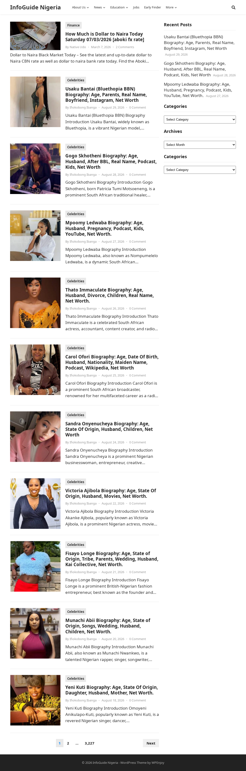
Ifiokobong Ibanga (83, 107)
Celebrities (75, 80)
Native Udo (78, 47)
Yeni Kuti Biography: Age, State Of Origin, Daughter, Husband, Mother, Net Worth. (111, 690)
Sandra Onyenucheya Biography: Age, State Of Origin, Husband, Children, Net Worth (109, 429)
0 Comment (137, 107)
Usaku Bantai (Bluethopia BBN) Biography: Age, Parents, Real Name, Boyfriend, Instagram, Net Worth (106, 94)
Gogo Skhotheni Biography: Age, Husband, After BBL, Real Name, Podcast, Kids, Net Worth (111, 161)
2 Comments (125, 47)
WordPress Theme (133, 762)
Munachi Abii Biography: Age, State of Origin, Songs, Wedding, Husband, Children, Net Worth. (107, 626)
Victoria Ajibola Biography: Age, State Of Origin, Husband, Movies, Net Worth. (110, 493)
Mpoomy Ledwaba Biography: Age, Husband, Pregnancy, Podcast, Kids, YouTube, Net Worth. (104, 228)
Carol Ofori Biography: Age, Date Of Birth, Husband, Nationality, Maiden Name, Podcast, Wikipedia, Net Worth (112, 362)
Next (151, 743)
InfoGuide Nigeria (35, 7)
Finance (73, 25)
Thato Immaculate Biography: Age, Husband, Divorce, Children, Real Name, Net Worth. (109, 295)
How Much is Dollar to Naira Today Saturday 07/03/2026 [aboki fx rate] (104, 36)
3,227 (89, 743)
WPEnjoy (158, 762)
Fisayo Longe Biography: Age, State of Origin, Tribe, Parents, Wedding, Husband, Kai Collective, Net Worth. (111, 559)
